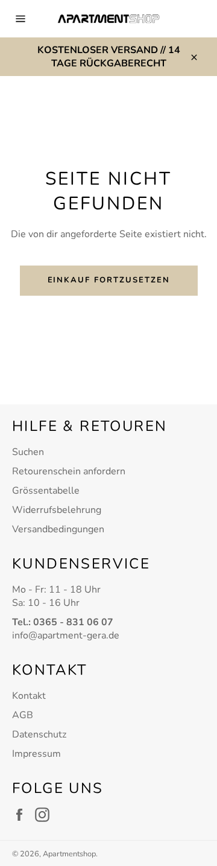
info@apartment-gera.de (65, 635)
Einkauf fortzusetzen (109, 280)
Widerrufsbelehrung (56, 510)
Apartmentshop (69, 853)
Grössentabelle (46, 490)
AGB (22, 715)
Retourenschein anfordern (68, 471)
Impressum (36, 753)
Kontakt (29, 695)
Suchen (28, 452)
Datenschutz (39, 734)
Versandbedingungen (58, 529)
